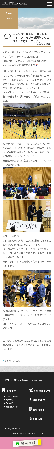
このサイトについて (13, 429)
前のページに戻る (12, 360)
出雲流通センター (12, 406)
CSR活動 (37, 419)
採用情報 (37, 400)
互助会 (8, 403)
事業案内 (11, 390)
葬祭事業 (9, 399)
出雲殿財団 (39, 409)
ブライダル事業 (11, 396)
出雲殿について (42, 390)
